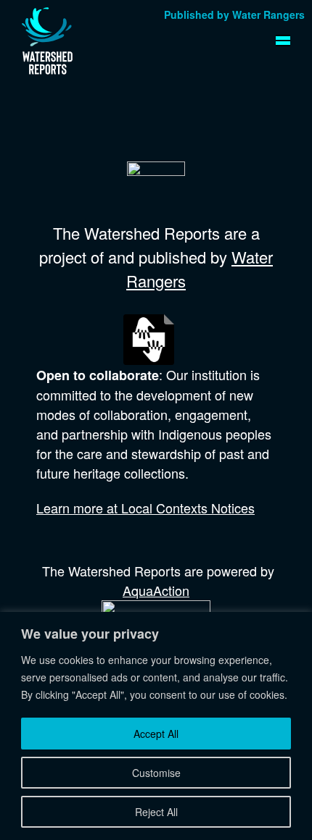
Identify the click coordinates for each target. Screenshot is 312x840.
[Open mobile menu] (283, 40)
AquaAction (156, 590)
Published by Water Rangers (234, 14)
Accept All (156, 733)
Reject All (156, 812)
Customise (156, 772)
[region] (156, 726)
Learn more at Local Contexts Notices (145, 507)
